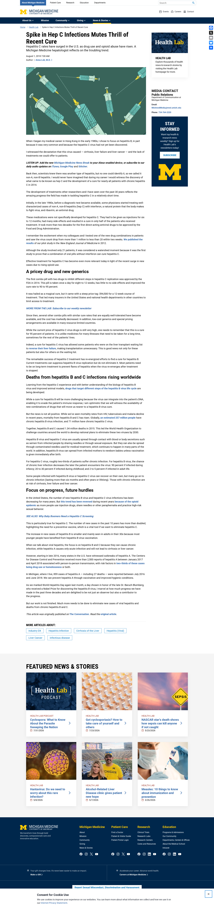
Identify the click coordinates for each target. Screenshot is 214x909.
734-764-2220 (165, 112)
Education (84, 2)
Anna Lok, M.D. (43, 60)
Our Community (169, 836)
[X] (211, 32)
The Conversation (79, 614)
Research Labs (143, 836)
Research (70, 2)
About (82, 832)
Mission (45, 20)
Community (85, 840)
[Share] (211, 47)
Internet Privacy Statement (54, 903)
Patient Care (55, 2)
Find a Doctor (117, 832)
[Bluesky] (211, 42)
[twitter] (91, 854)
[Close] (208, 894)
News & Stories (86, 848)
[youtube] (96, 854)
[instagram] (86, 854)
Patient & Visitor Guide (121, 836)
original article (108, 614)
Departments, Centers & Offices (176, 840)
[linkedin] (149, 854)
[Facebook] (211, 27)
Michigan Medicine (92, 827)
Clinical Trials (143, 832)
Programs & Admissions (173, 832)
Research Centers (145, 840)
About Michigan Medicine (33, 2)
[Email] (211, 37)
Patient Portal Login (120, 840)
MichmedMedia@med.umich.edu (166, 108)
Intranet (166, 848)
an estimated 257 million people (117, 417)
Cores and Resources (146, 844)
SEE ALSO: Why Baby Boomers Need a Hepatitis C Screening (59, 516)
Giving (82, 844)
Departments (100, 2)
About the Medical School (174, 844)
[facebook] (81, 854)
